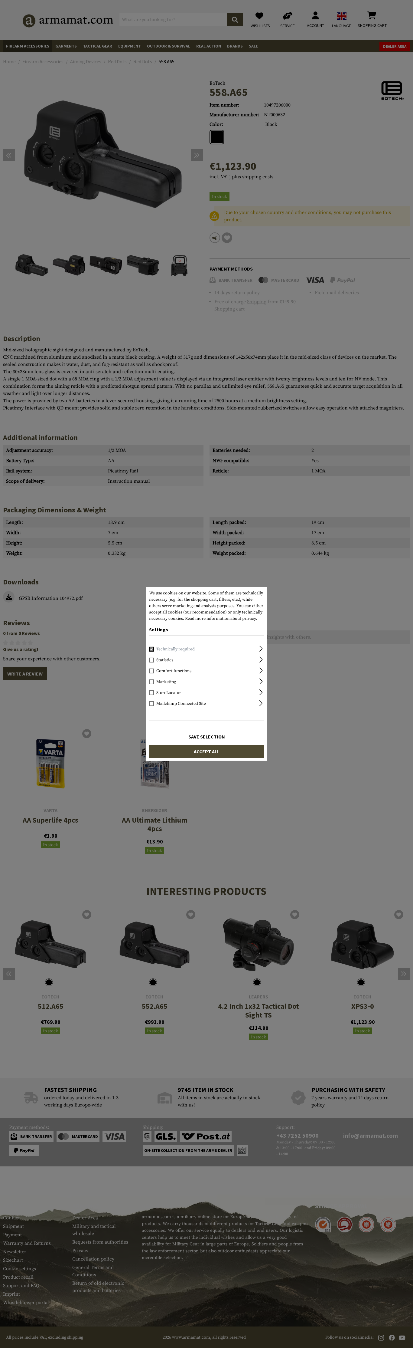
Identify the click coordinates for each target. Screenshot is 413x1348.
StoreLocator (168, 692)
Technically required (175, 649)
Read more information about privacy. (221, 618)
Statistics (164, 660)
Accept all (207, 751)
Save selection (206, 737)
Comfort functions (173, 671)
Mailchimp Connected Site (181, 703)
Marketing (166, 682)
